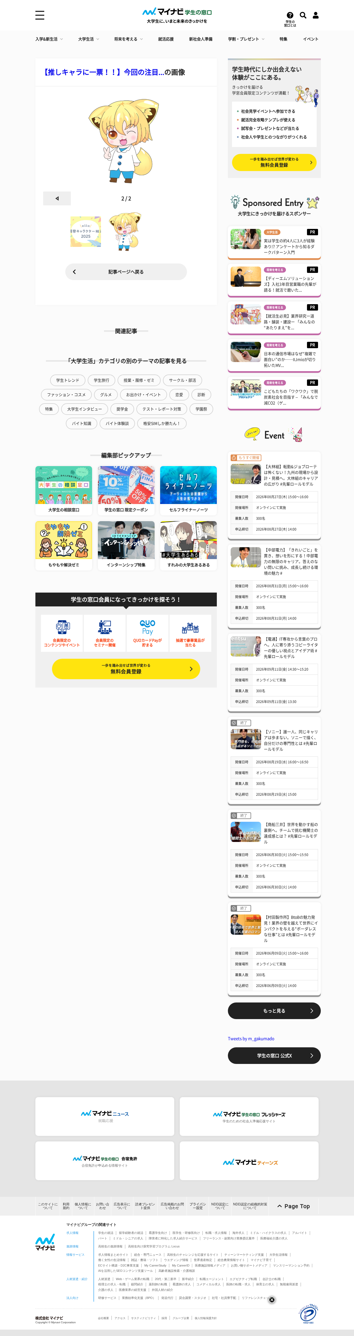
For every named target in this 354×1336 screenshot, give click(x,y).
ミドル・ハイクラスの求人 (268, 1232)
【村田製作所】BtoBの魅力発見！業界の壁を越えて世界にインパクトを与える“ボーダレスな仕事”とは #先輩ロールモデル (291, 928)
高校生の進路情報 (110, 1246)
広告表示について (122, 1206)
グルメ (106, 395)
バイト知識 (81, 423)
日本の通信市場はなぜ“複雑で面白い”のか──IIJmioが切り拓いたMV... (290, 359)
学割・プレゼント (243, 39)
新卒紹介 (188, 1279)
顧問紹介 (137, 1284)
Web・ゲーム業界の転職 (132, 1279)
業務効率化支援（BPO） (139, 1297)
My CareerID (180, 1265)
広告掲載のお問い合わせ (172, 1206)
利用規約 (66, 1206)
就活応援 (166, 39)
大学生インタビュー (84, 409)
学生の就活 (105, 1232)
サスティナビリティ (143, 1318)
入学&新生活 (46, 39)
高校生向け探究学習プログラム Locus (154, 1246)
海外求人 (238, 1232)
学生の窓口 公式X (274, 1055)
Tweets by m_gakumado (251, 1039)
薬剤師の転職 (158, 1284)
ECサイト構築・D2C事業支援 (118, 1265)
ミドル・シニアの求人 (128, 1238)
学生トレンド (67, 380)
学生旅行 (101, 380)
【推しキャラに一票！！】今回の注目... (102, 72)
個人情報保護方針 (206, 1318)
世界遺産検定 (203, 1260)
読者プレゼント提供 (145, 1206)
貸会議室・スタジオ (192, 1297)
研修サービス (107, 1297)
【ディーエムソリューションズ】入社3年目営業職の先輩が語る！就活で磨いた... (290, 284)
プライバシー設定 (197, 1206)
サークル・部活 (182, 380)
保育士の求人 (265, 1284)
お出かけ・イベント (143, 395)
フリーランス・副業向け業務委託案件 (229, 1238)
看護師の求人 (182, 1284)
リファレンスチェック (257, 1297)
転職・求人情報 (216, 1232)
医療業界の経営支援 (132, 1289)
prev (57, 198)
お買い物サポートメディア (249, 1265)
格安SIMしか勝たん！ (162, 423)
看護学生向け (158, 1232)
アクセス (120, 1318)
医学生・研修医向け (186, 1232)
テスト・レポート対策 (161, 409)
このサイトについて (48, 1206)
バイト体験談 (117, 423)
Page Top (297, 1206)
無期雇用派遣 (289, 1284)
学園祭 (201, 409)
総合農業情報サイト (231, 1260)
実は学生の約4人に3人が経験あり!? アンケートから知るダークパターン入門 (289, 246)
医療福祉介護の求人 (274, 1238)
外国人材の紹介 (162, 1289)
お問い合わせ (102, 1206)
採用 (164, 1318)
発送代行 (167, 1297)
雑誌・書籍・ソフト (144, 1260)
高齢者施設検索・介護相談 (176, 1270)
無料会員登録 (126, 669)
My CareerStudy (155, 1265)
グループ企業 (181, 1318)
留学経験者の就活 (131, 1232)
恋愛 (179, 395)
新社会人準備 (200, 39)
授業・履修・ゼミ (139, 380)
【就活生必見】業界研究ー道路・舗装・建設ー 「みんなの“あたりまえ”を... (289, 322)
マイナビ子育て (261, 1260)
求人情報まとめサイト (113, 1254)
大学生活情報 (278, 1254)
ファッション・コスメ (66, 395)
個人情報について (83, 1206)
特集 (283, 39)
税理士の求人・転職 (112, 1284)
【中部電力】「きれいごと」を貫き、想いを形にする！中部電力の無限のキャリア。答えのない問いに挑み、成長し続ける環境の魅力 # (291, 561)
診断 (201, 395)
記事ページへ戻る (126, 272)
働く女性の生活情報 (112, 1260)
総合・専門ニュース (148, 1254)
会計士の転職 (271, 1279)
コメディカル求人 (208, 1284)
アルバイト (299, 1232)
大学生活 (86, 39)
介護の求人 (105, 1289)
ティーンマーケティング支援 (244, 1254)
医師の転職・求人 (238, 1284)
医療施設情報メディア (210, 1265)
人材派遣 (104, 1279)
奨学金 (122, 409)
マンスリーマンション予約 (291, 1265)
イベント (311, 39)
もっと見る (274, 1011)
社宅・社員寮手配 (224, 1297)
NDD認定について (220, 1206)
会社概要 (103, 1318)
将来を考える (125, 39)
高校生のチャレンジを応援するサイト (193, 1254)
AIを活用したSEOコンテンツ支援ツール (125, 1270)
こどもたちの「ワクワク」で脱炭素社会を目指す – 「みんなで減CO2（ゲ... (291, 397)
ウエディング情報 (176, 1260)
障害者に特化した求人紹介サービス (173, 1238)
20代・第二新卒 (165, 1279)
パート (102, 1238)
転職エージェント (212, 1279)
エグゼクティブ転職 (243, 1279)
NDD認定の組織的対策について (250, 1206)
